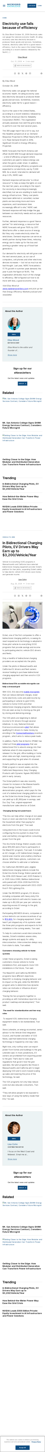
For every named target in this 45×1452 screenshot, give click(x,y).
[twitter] (22, 73)
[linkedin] (19, 73)
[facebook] (15, 73)
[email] (30, 73)
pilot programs (23, 744)
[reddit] (26, 73)
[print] (41, 73)
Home (5, 18)
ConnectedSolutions (25, 733)
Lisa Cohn (22, 579)
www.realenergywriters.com (15, 289)
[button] (4, 5)
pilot (27, 727)
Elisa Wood (22, 57)
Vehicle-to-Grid (9, 537)
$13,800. (9, 919)
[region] (22, 1444)
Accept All (22, 1447)
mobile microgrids (31, 692)
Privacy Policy (36, 1442)
